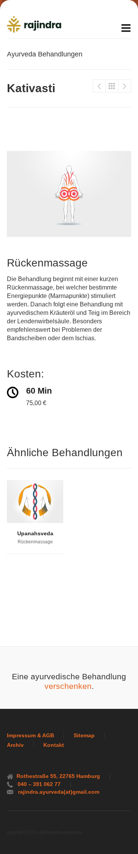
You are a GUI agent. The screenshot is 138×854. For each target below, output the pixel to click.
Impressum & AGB (30, 735)
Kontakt (53, 745)
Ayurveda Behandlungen (111, 86)
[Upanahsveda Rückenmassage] (35, 501)
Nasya (124, 86)
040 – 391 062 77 (38, 784)
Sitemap (84, 735)
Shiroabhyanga (99, 86)
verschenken (68, 686)
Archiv (15, 745)
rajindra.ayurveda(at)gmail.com (57, 792)
